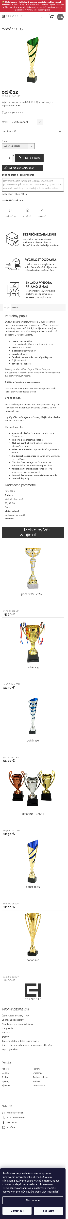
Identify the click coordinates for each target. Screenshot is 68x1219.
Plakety (36, 1069)
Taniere (36, 1081)
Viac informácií (50, 1192)
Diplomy (6, 1081)
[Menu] (60, 16)
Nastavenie (33, 1200)
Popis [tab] (7, 307)
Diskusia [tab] (16, 307)
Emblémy (37, 1073)
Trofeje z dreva (40, 1077)
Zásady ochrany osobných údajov (18, 1024)
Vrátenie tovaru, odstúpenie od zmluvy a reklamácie (27, 1045)
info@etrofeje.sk (15, 1112)
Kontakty (6, 1032)
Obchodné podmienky (13, 1020)
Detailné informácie (11, 200)
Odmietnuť (17, 1211)
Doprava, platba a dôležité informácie (20, 1041)
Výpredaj (6, 1085)
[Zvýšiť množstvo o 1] (13, 156)
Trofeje (5, 1077)
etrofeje (11, 1127)
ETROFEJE (12, 1122)
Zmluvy (5, 1037)
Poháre (9, 495)
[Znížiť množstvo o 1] (13, 160)
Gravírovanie (39, 1085)
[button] (32, 613)
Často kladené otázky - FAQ (15, 1015)
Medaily (5, 1073)
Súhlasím (48, 1211)
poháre (27, 364)
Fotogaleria (7, 1028)
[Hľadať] (43, 16)
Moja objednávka (10, 1049)
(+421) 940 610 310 (15, 1117)
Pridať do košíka (31, 157)
